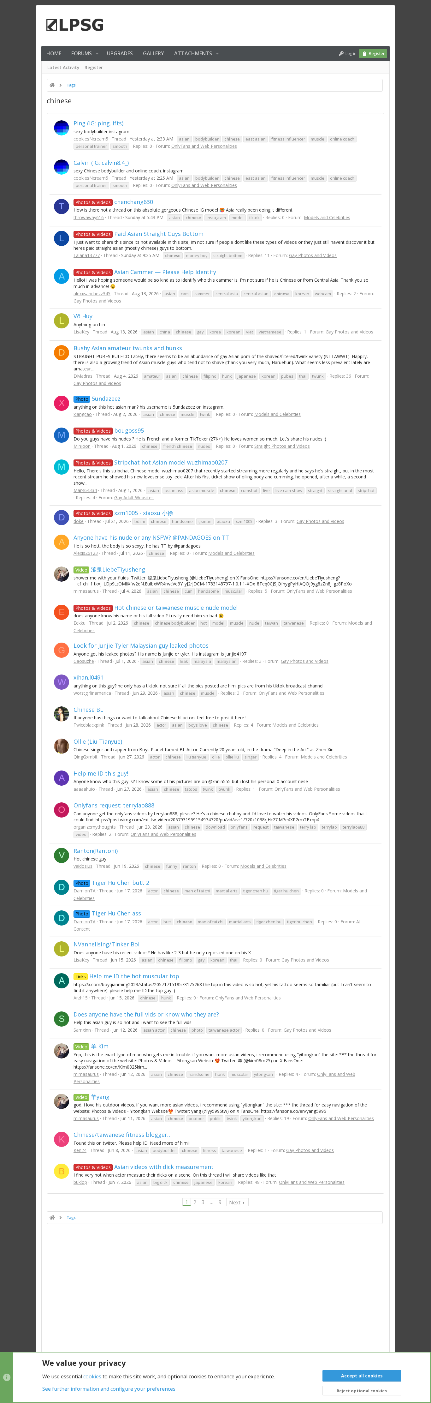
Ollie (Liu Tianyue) (98, 741)
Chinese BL (88, 709)
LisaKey (81, 332)
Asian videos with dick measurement (144, 1167)
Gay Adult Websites (134, 498)
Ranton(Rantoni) (96, 850)
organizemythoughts (95, 827)
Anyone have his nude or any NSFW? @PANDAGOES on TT (151, 537)
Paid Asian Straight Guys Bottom (139, 233)
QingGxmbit (85, 757)
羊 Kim (92, 1046)
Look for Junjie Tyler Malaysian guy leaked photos (141, 645)
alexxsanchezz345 (92, 294)
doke (79, 521)
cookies (92, 1376)
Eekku (80, 623)
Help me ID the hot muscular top (127, 976)
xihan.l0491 (88, 677)
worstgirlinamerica (92, 693)
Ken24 (80, 1150)
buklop (80, 1182)
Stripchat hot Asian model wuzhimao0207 (151, 462)
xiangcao (83, 414)
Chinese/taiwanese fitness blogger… (123, 1134)
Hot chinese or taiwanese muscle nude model (156, 607)
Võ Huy (83, 316)
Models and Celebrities (327, 217)
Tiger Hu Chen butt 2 (112, 882)
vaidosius (83, 866)
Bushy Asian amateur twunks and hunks (128, 348)
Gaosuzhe (84, 661)
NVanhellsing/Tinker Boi (106, 944)
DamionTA (85, 891)
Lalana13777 (87, 255)
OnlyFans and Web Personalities (204, 146)
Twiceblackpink (89, 725)
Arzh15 (81, 998)
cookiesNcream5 (91, 139)
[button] (97, 53)
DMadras (83, 376)
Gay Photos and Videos (313, 255)
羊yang (92, 1096)
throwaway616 (89, 217)
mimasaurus (86, 591)
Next (234, 1202)
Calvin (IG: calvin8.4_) (101, 162)
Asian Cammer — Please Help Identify (145, 272)
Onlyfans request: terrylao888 (114, 805)
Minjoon (82, 446)
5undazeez (98, 398)
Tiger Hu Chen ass (108, 913)
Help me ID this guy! (101, 773)
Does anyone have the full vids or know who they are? (146, 1014)
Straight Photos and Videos (282, 446)
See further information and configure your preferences (108, 1388)
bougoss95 (109, 430)
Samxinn (82, 1030)
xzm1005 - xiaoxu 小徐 (124, 513)
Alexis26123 (86, 553)
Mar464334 (85, 490)
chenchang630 (114, 202)
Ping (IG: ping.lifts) (98, 123)
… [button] (211, 1202)
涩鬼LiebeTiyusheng (110, 569)
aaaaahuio (84, 789)
